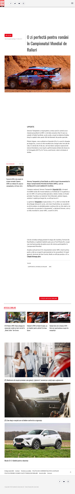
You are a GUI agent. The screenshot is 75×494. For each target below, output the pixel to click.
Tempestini (38, 202)
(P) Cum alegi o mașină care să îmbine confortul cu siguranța (23, 420)
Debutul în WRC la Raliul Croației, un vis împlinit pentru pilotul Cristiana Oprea (37, 328)
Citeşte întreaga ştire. (34, 256)
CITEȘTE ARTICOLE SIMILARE (48, 298)
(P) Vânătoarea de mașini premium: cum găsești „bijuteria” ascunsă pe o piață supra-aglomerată (34, 380)
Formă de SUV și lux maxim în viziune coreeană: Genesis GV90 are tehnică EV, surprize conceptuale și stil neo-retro (14, 182)
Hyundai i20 (57, 189)
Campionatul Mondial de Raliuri (37, 266)
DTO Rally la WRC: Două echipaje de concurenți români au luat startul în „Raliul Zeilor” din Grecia (15, 328)
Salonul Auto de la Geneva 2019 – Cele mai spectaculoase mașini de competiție (58, 328)
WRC (50, 266)
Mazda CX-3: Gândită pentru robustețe (16, 460)
